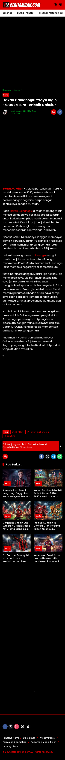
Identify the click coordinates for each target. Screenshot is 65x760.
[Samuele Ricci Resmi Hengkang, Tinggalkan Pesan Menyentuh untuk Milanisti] (17, 478)
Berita (5, 95)
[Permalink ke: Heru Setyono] (6, 112)
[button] (55, 5)
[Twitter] (47, 456)
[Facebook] (41, 456)
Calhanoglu (39, 255)
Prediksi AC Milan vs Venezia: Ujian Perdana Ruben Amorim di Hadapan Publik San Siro (48, 526)
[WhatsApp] (59, 456)
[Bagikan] (59, 112)
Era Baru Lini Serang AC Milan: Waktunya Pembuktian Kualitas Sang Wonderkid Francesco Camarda (16, 558)
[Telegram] (53, 456)
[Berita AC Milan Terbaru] (22, 4)
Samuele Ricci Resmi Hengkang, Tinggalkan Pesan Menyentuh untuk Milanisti (16, 493)
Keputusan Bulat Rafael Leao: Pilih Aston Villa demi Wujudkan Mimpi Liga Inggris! (47, 558)
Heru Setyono (15, 111)
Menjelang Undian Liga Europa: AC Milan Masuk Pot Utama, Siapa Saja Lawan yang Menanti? (16, 526)
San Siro (11, 435)
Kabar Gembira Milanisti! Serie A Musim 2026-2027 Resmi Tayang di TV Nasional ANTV (48, 493)
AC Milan (19, 431)
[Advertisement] (32, 52)
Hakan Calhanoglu (21, 211)
